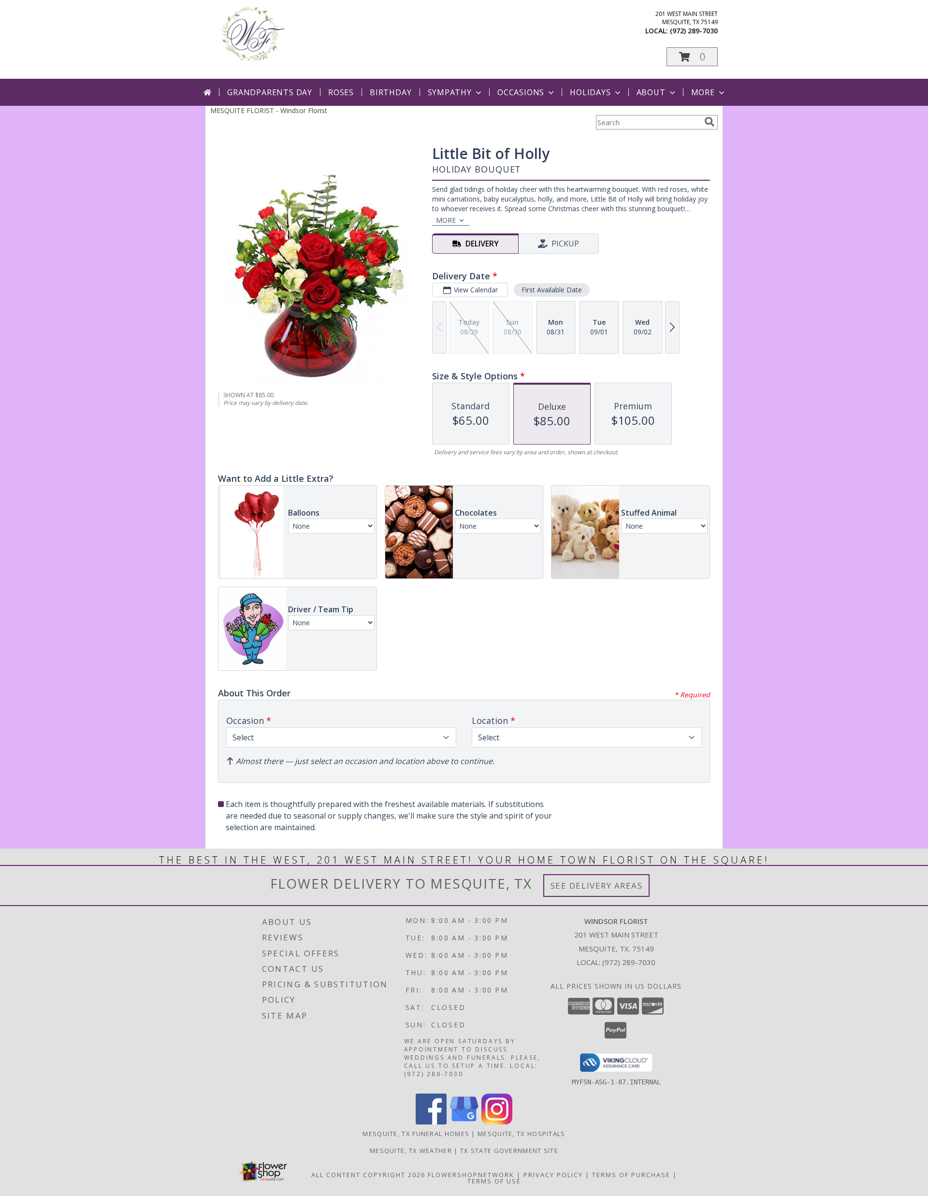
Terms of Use (494, 1181)
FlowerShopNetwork (471, 1174)
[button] (692, 56)
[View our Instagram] (496, 1121)
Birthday (390, 92)
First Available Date (552, 289)
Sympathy (450, 92)
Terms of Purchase (631, 1174)
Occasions (520, 92)
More (703, 92)
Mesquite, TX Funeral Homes (415, 1133)
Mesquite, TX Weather (411, 1150)
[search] (709, 121)
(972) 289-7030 (694, 30)
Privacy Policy (553, 1174)
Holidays (590, 92)
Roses (341, 92)
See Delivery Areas (597, 885)
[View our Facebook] (431, 1121)
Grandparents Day (269, 92)
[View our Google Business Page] (464, 1121)
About (651, 92)
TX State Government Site (509, 1150)
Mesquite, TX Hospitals (522, 1133)
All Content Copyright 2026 (368, 1174)
